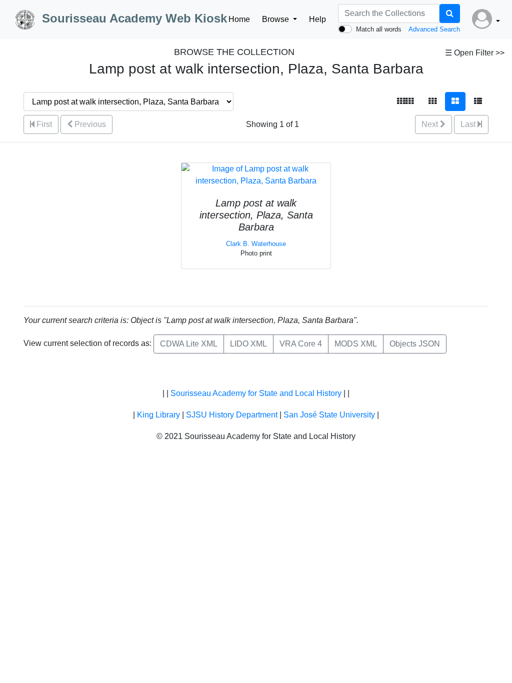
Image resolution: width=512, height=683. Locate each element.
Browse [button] (276, 19)
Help (317, 19)
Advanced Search (434, 29)
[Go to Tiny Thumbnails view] (405, 101)
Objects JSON (415, 344)
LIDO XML (248, 344)
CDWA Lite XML (189, 344)
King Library (158, 414)
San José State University (329, 414)
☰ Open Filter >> (474, 52)
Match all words (379, 29)
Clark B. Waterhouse (256, 244)
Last (469, 124)
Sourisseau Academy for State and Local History (256, 393)
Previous (89, 124)
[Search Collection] (450, 13)
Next (431, 124)
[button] (486, 20)
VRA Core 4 (301, 344)
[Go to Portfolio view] (455, 101)
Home (239, 19)
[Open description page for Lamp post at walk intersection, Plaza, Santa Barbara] (256, 174)
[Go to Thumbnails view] (432, 101)
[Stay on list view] (478, 101)
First (43, 124)
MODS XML (355, 344)
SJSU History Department (232, 414)
